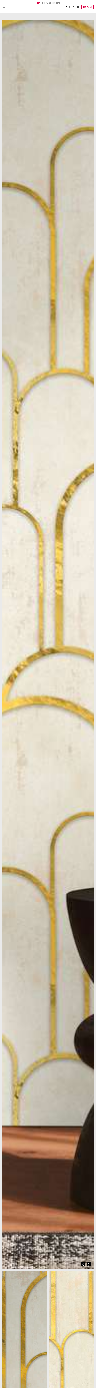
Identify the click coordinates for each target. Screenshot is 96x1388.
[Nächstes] (89, 1264)
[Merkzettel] (78, 7)
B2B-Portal (87, 7)
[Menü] (4, 7)
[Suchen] (73, 7)
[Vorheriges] (83, 1264)
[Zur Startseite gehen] (48, 3)
